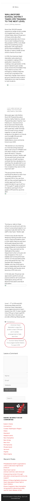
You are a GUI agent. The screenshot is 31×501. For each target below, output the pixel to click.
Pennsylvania (8, 445)
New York (7, 442)
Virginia (6, 452)
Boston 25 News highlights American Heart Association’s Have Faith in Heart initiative (15, 482)
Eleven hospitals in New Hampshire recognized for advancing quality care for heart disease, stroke (15, 488)
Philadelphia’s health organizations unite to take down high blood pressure (15, 465)
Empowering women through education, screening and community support (15, 476)
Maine (5, 431)
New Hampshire (9, 438)
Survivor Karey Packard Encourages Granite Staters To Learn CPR (15, 343)
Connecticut (11, 322)
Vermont (6, 449)
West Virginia (8, 454)
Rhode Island (8, 447)
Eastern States (8, 424)
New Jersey (7, 440)
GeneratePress (15, 498)
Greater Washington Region (12, 428)
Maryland (7, 433)
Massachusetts (8, 435)
